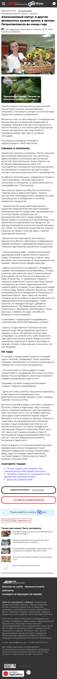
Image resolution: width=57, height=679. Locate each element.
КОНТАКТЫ (8, 590)
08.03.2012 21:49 (8, 11)
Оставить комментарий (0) (28, 500)
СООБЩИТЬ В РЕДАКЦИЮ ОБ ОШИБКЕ (22, 594)
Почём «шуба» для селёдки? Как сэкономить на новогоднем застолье (24, 470)
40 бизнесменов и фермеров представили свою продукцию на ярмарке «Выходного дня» (32, 550)
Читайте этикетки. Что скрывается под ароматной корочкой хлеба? (27, 475)
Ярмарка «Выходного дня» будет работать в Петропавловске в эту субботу (31, 541)
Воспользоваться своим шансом (26, 565)
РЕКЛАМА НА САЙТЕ (12, 587)
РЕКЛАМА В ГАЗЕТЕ (34, 587)
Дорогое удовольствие (19, 479)
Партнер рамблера (25, 666)
